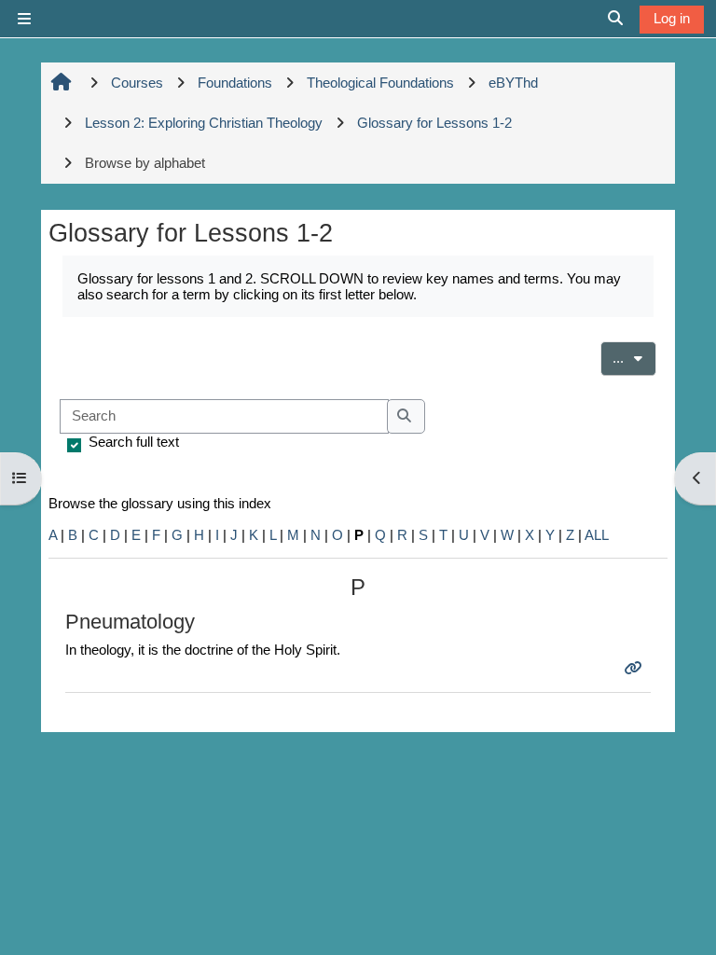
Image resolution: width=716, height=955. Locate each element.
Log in (672, 18)
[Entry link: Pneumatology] (635, 668)
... (634, 357)
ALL (597, 535)
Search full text (134, 442)
